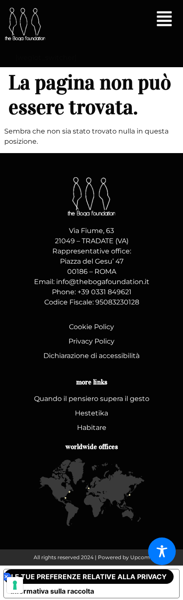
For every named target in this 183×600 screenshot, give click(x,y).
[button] (164, 20)
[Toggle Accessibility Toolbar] (162, 551)
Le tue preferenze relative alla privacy (89, 576)
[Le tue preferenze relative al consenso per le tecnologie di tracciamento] (15, 585)
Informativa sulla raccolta (52, 591)
